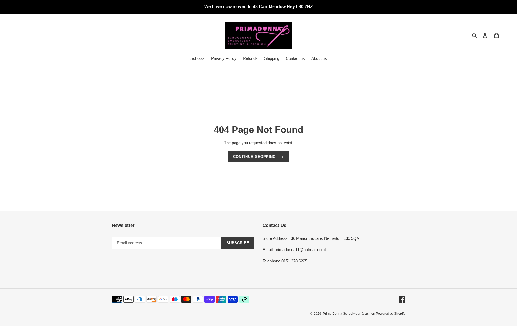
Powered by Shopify (390, 313)
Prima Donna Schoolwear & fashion (349, 313)
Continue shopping (254, 157)
